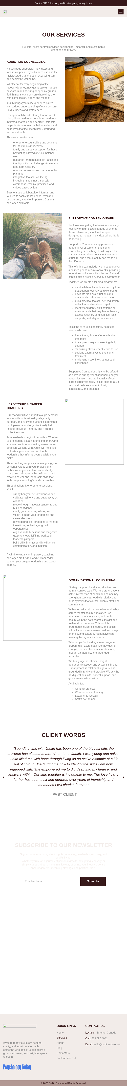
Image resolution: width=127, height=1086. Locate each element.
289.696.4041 (99, 1038)
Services (62, 1037)
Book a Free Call (66, 1058)
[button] (121, 12)
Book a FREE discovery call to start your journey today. (63, 3)
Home (60, 1032)
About (60, 1042)
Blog (59, 1048)
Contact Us (63, 1053)
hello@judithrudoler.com (107, 1044)
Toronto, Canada (106, 1032)
